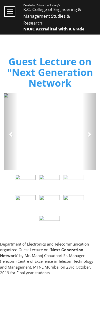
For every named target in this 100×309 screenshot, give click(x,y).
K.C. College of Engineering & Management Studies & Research (52, 16)
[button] (11, 131)
